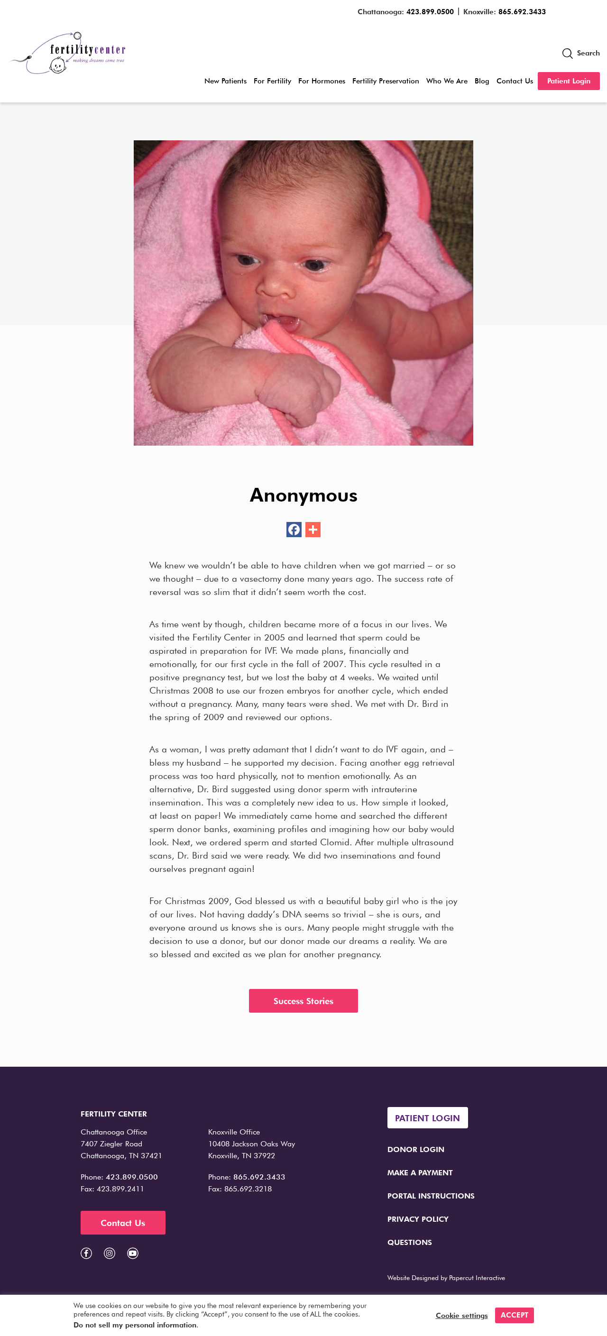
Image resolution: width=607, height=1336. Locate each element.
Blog (482, 81)
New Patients (225, 81)
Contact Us (515, 81)
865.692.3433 (522, 12)
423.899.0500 (430, 12)
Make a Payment (420, 1172)
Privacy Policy (418, 1219)
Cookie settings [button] (462, 1315)
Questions (409, 1242)
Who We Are (447, 81)
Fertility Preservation (385, 81)
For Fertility (272, 81)
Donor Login (415, 1149)
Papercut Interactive (477, 1277)
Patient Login (568, 81)
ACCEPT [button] (514, 1315)
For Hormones (321, 81)
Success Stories (303, 1001)
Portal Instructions (431, 1195)
